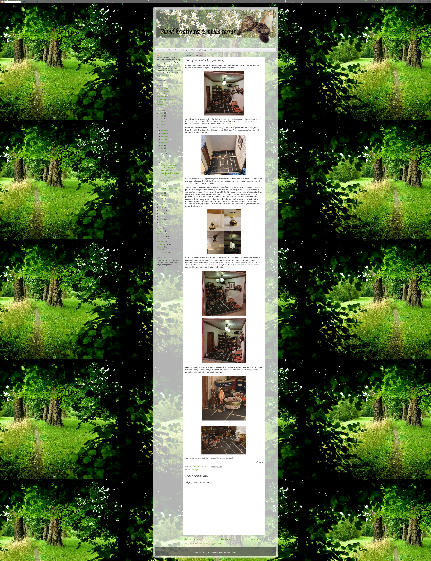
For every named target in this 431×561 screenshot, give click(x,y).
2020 (162, 193)
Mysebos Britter (162, 88)
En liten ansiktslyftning (169, 188)
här (229, 123)
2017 (162, 202)
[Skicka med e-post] (212, 467)
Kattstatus (160, 105)
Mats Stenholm (162, 94)
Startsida (160, 50)
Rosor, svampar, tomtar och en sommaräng (169, 166)
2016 (162, 205)
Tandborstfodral (166, 170)
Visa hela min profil (164, 75)
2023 (162, 122)
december (165, 130)
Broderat (160, 233)
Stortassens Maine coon (165, 91)
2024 (162, 119)
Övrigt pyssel (161, 252)
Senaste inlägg (192, 539)
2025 (162, 116)
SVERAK (160, 102)
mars (163, 157)
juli (162, 145)
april (163, 154)
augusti (164, 142)
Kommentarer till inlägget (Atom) (209, 544)
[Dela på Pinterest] (220, 467)
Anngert (162, 55)
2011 (161, 219)
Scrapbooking (162, 244)
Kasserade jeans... (167, 181)
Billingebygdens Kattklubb (166, 99)
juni (162, 148)
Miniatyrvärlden (162, 96)
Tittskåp (184, 50)
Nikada (221, 552)
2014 (162, 211)
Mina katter (172, 50)
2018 (162, 199)
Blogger (234, 552)
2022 (162, 125)
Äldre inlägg (257, 539)
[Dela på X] (216, 467)
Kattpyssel (214, 50)
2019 (162, 196)
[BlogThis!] (214, 467)
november (165, 133)
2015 (162, 208)
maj (162, 151)
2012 (162, 216)
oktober (164, 136)
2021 (162, 128)
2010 (162, 222)
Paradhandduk (166, 178)
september (165, 139)
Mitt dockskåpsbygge (198, 50)
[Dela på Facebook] (218, 467)
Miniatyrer (195, 470)
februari (164, 160)
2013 (162, 214)
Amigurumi (161, 231)
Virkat (159, 250)
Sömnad (160, 247)
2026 (162, 113)
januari (164, 163)
